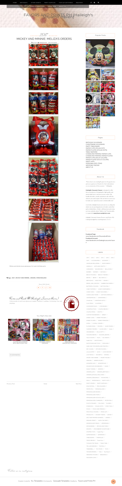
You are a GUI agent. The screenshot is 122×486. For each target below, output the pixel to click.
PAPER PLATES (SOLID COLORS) (97, 159)
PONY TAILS (108, 406)
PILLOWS (101, 403)
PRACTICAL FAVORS (92, 412)
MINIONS (89, 360)
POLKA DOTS (99, 406)
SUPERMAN (101, 434)
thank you (100, 440)
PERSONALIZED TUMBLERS (94, 400)
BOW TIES (98, 280)
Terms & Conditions (37, 6)
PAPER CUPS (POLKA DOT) (95, 148)
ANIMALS (89, 266)
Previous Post (11, 384)
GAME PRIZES (109, 326)
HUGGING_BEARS (104, 334)
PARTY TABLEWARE (93, 146)
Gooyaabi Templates (61, 481)
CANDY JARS (90, 292)
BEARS (88, 277)
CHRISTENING (102, 297)
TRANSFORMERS (91, 451)
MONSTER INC (102, 363)
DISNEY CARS (90, 317)
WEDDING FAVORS (92, 165)
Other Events (36, 2)
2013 (97, 257)
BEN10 (95, 277)
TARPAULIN (99, 437)
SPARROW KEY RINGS (92, 423)
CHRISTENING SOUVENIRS (95, 144)
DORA (88, 323)
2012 (92, 257)
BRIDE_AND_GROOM (92, 283)
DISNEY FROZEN (101, 317)
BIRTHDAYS (89, 280)
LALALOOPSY (90, 352)
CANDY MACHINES (101, 292)
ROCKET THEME (100, 414)
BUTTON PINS (104, 286)
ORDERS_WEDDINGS (92, 377)
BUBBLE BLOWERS (107, 283)
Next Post (78, 384)
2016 (112, 257)
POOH (88, 409)
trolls (100, 451)
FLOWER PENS (90, 326)
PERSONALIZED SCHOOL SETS (95, 397)
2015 (107, 257)
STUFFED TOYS (90, 432)
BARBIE (88, 272)
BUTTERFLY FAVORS (92, 286)
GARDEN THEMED (91, 329)
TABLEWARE (90, 437)
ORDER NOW (52, 6)
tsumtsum (107, 451)
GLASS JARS (102, 329)
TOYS (106, 449)
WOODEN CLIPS (91, 457)
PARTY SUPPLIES (102, 383)
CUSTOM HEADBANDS (93, 314)
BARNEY (95, 272)
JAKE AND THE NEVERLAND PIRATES (97, 346)
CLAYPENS (98, 303)
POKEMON (89, 406)
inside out (89, 340)
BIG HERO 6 (102, 277)
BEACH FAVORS (91, 274)
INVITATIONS (98, 340)
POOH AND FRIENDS (99, 409)
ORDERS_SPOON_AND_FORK (95, 374)
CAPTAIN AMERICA (106, 294)
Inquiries (79, 2)
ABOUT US (89, 167)
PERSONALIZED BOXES (93, 392)
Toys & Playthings (66, 2)
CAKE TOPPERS (91, 289)
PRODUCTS (89, 414)
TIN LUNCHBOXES (91, 446)
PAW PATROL (90, 386)
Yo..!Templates (37, 481)
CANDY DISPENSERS (104, 289)
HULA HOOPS (90, 337)
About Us (62, 6)
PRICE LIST (104, 412)
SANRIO (108, 417)
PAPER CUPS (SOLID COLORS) (96, 158)
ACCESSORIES (95, 260)
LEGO (98, 352)
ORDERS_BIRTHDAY (103, 372)
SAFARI (109, 414)
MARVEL (106, 354)
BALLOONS (108, 269)
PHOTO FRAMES (91, 403)
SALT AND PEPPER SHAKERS (94, 417)
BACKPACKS (99, 269)
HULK (98, 337)
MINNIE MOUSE (98, 360)
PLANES (108, 403)
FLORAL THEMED (98, 323)
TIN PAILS (101, 446)
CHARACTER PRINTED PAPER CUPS (98, 154)
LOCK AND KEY (107, 352)
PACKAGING (104, 377)
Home (15, 2)
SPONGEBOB (90, 426)
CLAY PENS (89, 303)
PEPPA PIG (89, 389)
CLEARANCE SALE (91, 306)
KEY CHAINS (89, 349)
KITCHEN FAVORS (101, 349)
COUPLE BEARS (103, 309)
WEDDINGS (103, 454)
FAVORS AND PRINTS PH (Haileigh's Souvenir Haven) (58, 16)
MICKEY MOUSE (105, 357)
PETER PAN (108, 400)
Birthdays (23, 2)
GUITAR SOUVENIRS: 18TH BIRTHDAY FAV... (20, 342)
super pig (100, 432)
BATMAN (103, 272)
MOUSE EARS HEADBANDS (94, 366)
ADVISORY (105, 260)
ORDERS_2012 (90, 372)
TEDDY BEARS (90, 440)
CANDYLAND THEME (92, 294)
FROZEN (100, 326)
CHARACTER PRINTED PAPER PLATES (99, 156)
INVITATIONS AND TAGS (93, 343)
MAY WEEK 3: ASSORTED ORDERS (69, 342)
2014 (102, 257)
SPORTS (88, 429)
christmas (89, 300)
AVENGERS (89, 269)
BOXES (106, 280)
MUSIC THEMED (91, 369)
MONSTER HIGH (91, 363)
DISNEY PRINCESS (103, 320)
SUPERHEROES (90, 434)
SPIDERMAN (105, 423)
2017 (44, 35)
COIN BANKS (103, 306)
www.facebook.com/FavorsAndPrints (98, 236)
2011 (87, 257)
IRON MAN (105, 343)
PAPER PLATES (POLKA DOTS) (96, 150)
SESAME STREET (91, 420)
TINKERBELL (90, 449)
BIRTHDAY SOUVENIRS (94, 142)
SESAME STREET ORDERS (45, 342)
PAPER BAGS (96, 380)
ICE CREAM (105, 337)
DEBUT (104, 314)
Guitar (110, 329)
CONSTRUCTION (91, 309)
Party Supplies (49, 2)
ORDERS (33, 278)
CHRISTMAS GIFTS (100, 300)
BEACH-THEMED (103, 274)
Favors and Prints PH (86, 481)
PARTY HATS (90, 161)
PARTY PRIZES (90, 383)
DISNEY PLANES (91, 320)
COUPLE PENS (90, 312)
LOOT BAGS (90, 354)
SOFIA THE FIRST (103, 420)
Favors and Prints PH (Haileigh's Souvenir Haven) (34, 298)
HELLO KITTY (100, 332)
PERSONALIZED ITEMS (94, 163)
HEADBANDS (90, 332)
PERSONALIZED (41, 278)
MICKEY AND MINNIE (22, 278)
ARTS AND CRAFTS (99, 266)
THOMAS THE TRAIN (92, 443)
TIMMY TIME (103, 443)
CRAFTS (99, 312)
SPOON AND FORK (102, 426)
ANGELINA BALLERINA (93, 263)
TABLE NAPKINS (91, 152)
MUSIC (106, 366)
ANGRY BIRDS (106, 263)
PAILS (88, 380)
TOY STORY (99, 449)
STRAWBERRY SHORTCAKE (102, 429)
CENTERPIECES (90, 297)
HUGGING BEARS (91, 334)
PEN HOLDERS (101, 386)
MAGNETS (99, 354)
